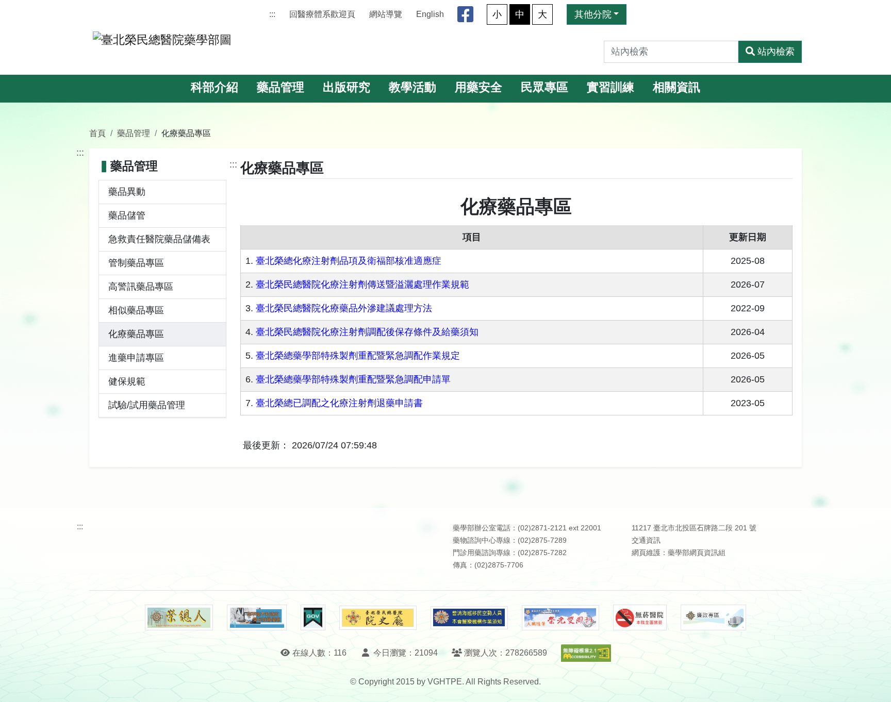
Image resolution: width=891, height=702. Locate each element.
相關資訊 (676, 87)
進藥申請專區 (136, 358)
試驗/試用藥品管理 (146, 405)
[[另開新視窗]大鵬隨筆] (560, 617)
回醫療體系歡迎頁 (322, 14)
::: (272, 14)
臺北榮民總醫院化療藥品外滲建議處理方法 (344, 308)
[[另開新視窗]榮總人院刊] (179, 617)
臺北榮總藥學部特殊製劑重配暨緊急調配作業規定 (358, 355)
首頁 (97, 133)
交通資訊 (646, 540)
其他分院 (593, 14)
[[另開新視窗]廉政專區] (713, 617)
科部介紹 (214, 87)
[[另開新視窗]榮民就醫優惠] (257, 617)
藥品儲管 (126, 215)
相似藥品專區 (136, 310)
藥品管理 (280, 87)
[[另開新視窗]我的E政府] (313, 617)
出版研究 (346, 87)
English (430, 14)
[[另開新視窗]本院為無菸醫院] (640, 617)
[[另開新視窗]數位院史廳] (378, 618)
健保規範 (126, 381)
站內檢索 (776, 51)
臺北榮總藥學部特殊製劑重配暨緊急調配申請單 (353, 379)
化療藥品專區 (136, 334)
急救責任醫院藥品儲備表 (159, 239)
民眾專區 (544, 87)
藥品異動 (126, 192)
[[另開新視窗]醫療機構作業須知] (469, 617)
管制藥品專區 (136, 263)
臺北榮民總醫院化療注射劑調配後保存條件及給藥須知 (367, 332)
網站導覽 (385, 14)
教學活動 (412, 87)
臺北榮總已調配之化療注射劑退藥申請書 (339, 403)
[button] (873, 683)
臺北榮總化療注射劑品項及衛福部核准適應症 (348, 261)
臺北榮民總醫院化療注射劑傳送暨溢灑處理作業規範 (362, 284)
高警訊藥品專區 (140, 286)
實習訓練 (610, 87)
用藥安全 (478, 87)
